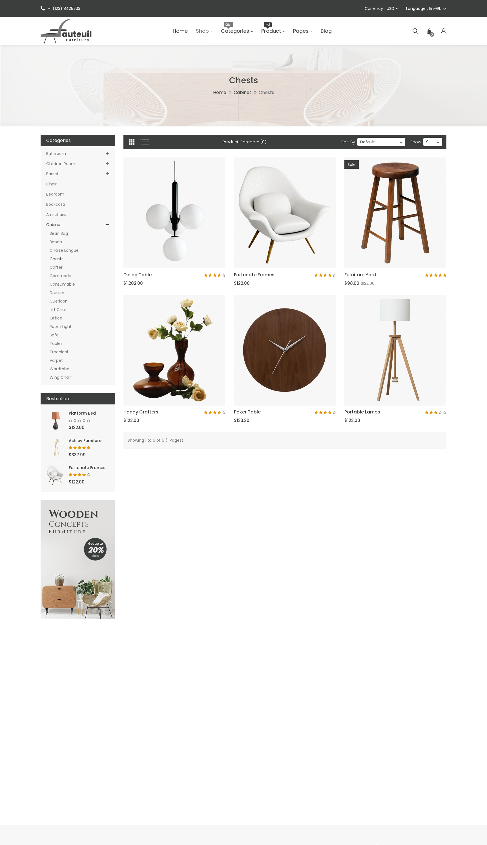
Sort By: (348, 142)
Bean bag (57, 233)
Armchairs (56, 214)
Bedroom (55, 194)
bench (54, 242)
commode (58, 276)
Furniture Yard (360, 275)
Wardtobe (57, 369)
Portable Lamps (362, 412)
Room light (59, 326)
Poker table (247, 412)
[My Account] (443, 31)
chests (266, 92)
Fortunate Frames (87, 467)
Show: (416, 142)
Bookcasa (55, 204)
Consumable (60, 284)
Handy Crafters (140, 412)
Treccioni (57, 352)
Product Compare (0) (244, 142)
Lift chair (56, 309)
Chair (51, 184)
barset (52, 174)
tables (54, 343)
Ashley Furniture (85, 440)
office (54, 318)
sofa (52, 335)
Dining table (137, 275)
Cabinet (242, 92)
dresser (55, 292)
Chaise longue (62, 250)
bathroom (56, 153)
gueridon (57, 301)
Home (219, 92)
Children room (60, 164)
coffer (54, 267)
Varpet (54, 360)
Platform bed (82, 413)
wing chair (58, 377)
